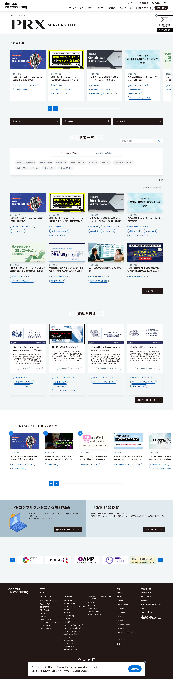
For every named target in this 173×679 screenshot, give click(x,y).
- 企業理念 (121, 608)
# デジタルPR (95, 85)
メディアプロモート (77, 162)
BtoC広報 (67, 622)
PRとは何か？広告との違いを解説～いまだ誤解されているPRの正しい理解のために (94, 459)
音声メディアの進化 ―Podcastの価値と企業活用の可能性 (27, 79)
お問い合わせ (161, 8)
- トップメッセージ (123, 604)
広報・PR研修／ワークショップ (27, 168)
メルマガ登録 (143, 3)
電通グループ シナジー (95, 615)
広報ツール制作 (48, 168)
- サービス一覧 (45, 596)
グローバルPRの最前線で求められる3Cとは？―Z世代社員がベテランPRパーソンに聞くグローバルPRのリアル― (105, 272)
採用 (131, 7)
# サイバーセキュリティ (22, 386)
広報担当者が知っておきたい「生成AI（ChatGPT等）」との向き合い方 (59, 459)
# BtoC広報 (95, 94)
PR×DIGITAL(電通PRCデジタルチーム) (151, 617)
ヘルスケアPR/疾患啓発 (72, 631)
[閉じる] (145, 662)
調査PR (66, 610)
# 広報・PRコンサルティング (61, 89)
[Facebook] (79, 659)
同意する (135, 668)
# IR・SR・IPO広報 (135, 94)
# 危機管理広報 (20, 378)
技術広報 (67, 613)
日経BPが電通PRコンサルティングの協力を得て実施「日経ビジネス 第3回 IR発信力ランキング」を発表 (142, 81)
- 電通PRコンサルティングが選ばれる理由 (99, 597)
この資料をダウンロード (29, 368)
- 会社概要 (121, 612)
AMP (142, 608)
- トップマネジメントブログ (126, 633)
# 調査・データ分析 (135, 89)
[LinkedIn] (93, 659)
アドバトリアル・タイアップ (123, 162)
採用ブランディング (70, 600)
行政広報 (67, 637)
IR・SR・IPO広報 (69, 616)
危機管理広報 (61, 162)
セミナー (101, 7)
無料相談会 (156, 3)
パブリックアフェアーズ (71, 643)
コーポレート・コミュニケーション (74, 607)
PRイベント (106, 162)
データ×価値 (92, 606)
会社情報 (112, 7)
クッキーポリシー (64, 670)
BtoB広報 (67, 619)
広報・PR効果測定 (65, 168)
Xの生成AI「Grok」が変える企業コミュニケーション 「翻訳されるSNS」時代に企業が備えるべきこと (103, 80)
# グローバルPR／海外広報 (98, 281)
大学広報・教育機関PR (71, 634)
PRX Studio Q (147, 612)
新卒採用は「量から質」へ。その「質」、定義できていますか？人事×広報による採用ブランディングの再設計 (66, 271)
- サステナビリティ (123, 624)
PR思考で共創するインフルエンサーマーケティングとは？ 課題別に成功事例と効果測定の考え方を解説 (128, 461)
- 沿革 (119, 616)
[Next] (55, 108)
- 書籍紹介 (121, 628)
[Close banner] (156, 15)
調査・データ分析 (46, 162)
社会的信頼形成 (93, 609)
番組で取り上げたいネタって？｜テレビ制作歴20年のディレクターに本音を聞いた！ (66, 80)
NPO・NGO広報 (69, 646)
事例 (82, 7)
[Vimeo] (88, 659)
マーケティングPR (69, 604)
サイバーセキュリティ (70, 649)
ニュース (122, 7)
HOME (12, 15)
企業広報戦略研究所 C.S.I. (151, 604)
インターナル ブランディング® (73, 625)
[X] (84, 659)
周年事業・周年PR (70, 640)
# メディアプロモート (59, 85)
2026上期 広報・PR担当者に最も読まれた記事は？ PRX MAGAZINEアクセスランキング (144, 271)
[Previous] (50, 108)
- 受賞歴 (120, 620)
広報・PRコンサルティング (26, 162)
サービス (72, 7)
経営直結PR (92, 602)
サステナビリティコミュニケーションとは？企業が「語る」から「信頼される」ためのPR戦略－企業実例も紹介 (27, 271)
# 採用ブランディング (57, 281)
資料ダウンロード (144, 8)
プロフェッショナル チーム (96, 612)
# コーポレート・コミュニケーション (25, 85)
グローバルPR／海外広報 (72, 628)
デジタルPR (93, 162)
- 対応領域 (68, 596)
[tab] (68, 153)
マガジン (90, 7)
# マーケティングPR (21, 89)
